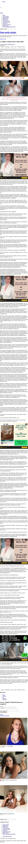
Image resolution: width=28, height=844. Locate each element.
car (3, 697)
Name (1, 706)
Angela (1, 714)
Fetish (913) (5, 19)
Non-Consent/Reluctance (9, 44)
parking (4, 698)
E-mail (2, 708)
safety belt (5, 699)
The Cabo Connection (4, 715)
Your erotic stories (8, 32)
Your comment (3, 710)
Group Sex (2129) (6, 22)
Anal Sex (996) (6, 17)
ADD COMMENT (4, 712)
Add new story (6, 16)
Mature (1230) (6, 25)
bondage (4, 696)
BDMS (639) (5, 18)
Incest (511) (5, 23)
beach (4, 694)
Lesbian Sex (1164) (7, 24)
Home (4, 1)
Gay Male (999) (6, 20)
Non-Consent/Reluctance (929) (9, 26)
